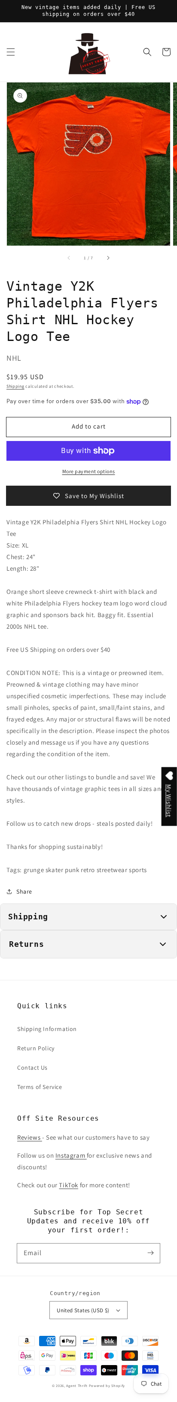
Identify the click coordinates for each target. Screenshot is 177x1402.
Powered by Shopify (107, 1385)
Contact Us (32, 1067)
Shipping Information (47, 1029)
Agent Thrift (76, 1385)
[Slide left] (69, 257)
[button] (10, 52)
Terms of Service (39, 1087)
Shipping (15, 386)
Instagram (71, 1155)
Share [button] (24, 891)
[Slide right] (107, 257)
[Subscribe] (150, 1253)
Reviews (29, 1137)
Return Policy (36, 1048)
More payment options (88, 471)
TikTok (68, 1185)
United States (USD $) (83, 1310)
